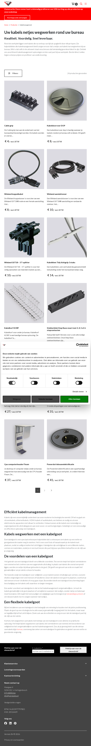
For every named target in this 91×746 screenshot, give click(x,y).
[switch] (34, 383)
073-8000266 (10, 693)
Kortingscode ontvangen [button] (17, 18)
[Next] (51, 490)
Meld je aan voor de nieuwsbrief (73, 649)
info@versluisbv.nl (11, 696)
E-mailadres (37, 648)
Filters (15, 73)
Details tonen (78, 392)
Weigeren (17, 399)
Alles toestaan (74, 399)
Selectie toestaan (46, 399)
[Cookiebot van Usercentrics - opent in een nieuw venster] (78, 345)
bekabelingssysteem (75, 594)
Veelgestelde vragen (12, 702)
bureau (20, 629)
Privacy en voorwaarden (14, 740)
